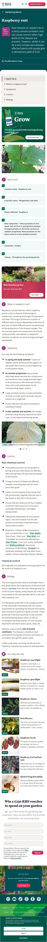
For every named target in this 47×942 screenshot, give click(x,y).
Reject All (23, 933)
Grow (22, 119)
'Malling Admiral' (17, 545)
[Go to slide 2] (23, 449)
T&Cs (26, 850)
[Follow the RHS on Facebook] (33, 899)
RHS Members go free (13, 285)
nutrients (12, 589)
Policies (6, 912)
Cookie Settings (23, 938)
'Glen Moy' (31, 536)
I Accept (23, 928)
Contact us (14, 908)
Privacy (21, 908)
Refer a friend (39, 912)
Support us (6, 908)
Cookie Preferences (38, 908)
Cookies (28, 908)
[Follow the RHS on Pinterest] (39, 899)
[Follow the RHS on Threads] (27, 899)
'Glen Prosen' (11, 542)
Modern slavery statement (18, 912)
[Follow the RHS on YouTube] (14, 899)
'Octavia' (32, 548)
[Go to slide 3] (26, 449)
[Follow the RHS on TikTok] (20, 899)
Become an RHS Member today (23, 879)
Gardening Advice (13, 12)
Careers (30, 912)
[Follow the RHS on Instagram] (8, 899)
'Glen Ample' (35, 533)
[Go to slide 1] (20, 449)
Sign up (37, 853)
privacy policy (15, 858)
